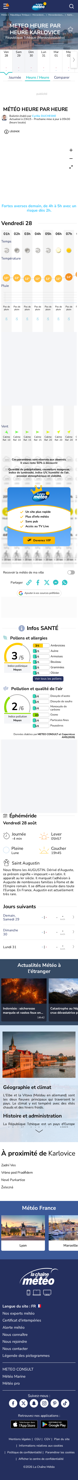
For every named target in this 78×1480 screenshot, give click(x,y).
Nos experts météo (18, 1313)
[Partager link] (29, 582)
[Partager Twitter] (47, 582)
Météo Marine (14, 1376)
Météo (4, 14)
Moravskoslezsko (40, 14)
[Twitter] (23, 1403)
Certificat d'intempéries (21, 1320)
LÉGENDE (15, 131)
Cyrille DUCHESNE (44, 116)
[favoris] (70, 29)
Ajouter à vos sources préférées (42, 593)
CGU (38, 1439)
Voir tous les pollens (48, 679)
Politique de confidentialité (24, 1452)
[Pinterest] (55, 1403)
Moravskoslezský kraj (58, 14)
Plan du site (61, 1439)
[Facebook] (13, 1403)
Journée (15, 77)
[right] (74, 59)
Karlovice (71, 14)
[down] (39, 1131)
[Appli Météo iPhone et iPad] (24, 1424)
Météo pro (11, 1383)
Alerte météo (13, 1327)
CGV (47, 1439)
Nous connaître (15, 1334)
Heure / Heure (37, 77)
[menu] (6, 6)
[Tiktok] (65, 1403)
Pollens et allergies (28, 638)
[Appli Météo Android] (54, 1424)
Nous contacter (15, 1348)
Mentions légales (20, 1439)
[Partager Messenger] (55, 582)
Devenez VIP (42, 540)
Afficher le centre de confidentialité (41, 1459)
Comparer (61, 77)
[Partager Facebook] (38, 582)
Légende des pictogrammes (26, 1355)
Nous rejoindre (14, 1341)
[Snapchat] (34, 1403)
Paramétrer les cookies (60, 1452)
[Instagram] (44, 1403)
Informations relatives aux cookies (41, 1446)
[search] (71, 6)
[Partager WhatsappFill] (64, 582)
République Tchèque (20, 14)
